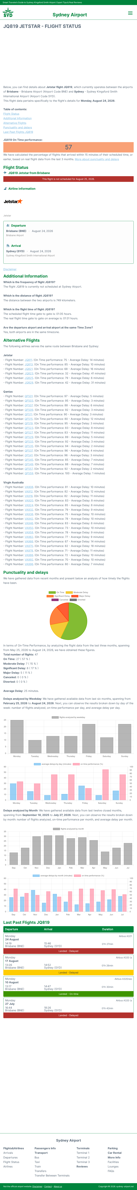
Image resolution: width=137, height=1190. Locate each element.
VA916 (29, 496)
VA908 (29, 487)
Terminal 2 (83, 1157)
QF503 (29, 400)
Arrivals (8, 1152)
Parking (113, 1148)
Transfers (40, 1171)
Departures (10, 1157)
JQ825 (29, 378)
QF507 (29, 405)
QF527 (29, 432)
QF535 (29, 446)
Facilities (113, 1162)
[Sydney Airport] (8, 12)
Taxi (37, 1162)
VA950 (29, 528)
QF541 (29, 455)
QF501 (29, 396)
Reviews (82, 1166)
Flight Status (11, 113)
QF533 (29, 441)
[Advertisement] (68, 58)
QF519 (29, 423)
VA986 (29, 555)
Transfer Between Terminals (52, 1175)
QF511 (28, 414)
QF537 (29, 450)
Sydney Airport (70, 14)
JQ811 (28, 360)
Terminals (83, 1148)
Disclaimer (37, 1186)
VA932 (29, 509)
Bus (37, 1157)
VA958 (29, 532)
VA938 (29, 514)
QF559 (29, 473)
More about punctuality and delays (97, 159)
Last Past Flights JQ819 (18, 132)
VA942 (29, 518)
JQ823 (29, 373)
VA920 (29, 500)
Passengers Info (45, 1148)
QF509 (29, 409)
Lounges (113, 1166)
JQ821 (29, 369)
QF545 (29, 459)
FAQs (111, 1171)
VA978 (29, 550)
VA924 (29, 505)
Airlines (8, 1166)
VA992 (29, 559)
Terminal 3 (83, 1162)
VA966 (29, 541)
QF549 (29, 464)
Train (38, 1166)
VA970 (29, 546)
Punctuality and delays (17, 127)
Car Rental (114, 1152)
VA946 (29, 523)
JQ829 (29, 382)
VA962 (29, 537)
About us (58, 1186)
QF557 (29, 468)
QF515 (29, 418)
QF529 (29, 437)
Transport (41, 1152)
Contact (48, 1186)
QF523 (29, 428)
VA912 (29, 491)
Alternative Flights (14, 123)
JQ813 (29, 364)
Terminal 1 (83, 1152)
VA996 (29, 564)
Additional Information (17, 118)
